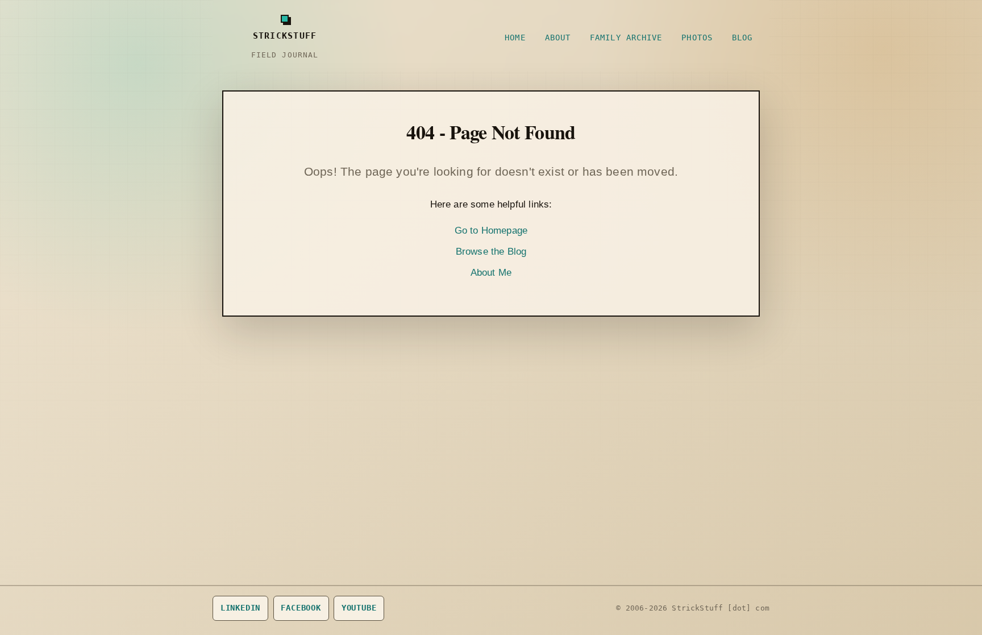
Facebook (301, 607)
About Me (491, 272)
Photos (697, 37)
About (558, 37)
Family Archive (626, 37)
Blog (742, 37)
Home (515, 37)
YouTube (359, 607)
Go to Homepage (491, 230)
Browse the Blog (491, 251)
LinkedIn (240, 607)
